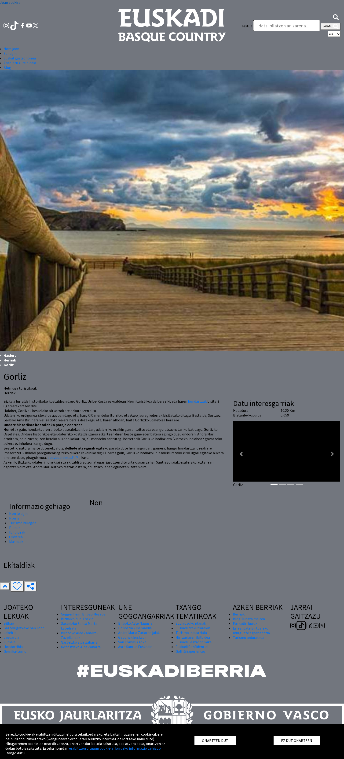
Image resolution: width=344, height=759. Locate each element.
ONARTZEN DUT (215, 740)
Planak (14, 527)
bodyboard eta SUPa (64, 457)
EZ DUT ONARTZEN (296, 740)
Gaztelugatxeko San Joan (24, 628)
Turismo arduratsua (248, 637)
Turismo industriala (191, 632)
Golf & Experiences (190, 651)
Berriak (239, 614)
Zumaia (9, 642)
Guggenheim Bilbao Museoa (83, 614)
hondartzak (197, 401)
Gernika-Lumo (15, 651)
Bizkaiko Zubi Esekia (77, 618)
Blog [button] (7, 67)
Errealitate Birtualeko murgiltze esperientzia (251, 630)
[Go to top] (5, 586)
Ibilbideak (17, 532)
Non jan (15, 518)
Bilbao (9, 623)
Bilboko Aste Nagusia (135, 623)
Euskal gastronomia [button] (20, 58)
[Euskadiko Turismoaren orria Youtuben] (29, 25)
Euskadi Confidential (192, 646)
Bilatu (327, 26)
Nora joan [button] (11, 48)
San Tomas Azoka (132, 642)
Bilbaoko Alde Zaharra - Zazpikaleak (80, 635)
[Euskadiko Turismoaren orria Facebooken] (23, 25)
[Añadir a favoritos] (17, 586)
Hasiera (10, 355)
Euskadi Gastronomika (194, 642)
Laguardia (11, 637)
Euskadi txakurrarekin (193, 628)
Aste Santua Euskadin (135, 646)
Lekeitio (10, 632)
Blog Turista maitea (249, 618)
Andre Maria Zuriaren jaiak (139, 632)
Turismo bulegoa (22, 522)
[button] (336, 16)
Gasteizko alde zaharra (79, 642)
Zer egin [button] (10, 53)
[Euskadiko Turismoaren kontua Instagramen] (7, 25)
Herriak (10, 360)
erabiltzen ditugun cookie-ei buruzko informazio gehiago (115, 748)
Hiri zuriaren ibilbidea (193, 637)
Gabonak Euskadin (132, 637)
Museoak (16, 541)
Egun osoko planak (191, 623)
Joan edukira (10, 2)
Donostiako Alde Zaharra (81, 647)
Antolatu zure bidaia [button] (20, 62)
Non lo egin (18, 513)
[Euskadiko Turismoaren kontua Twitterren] (35, 25)
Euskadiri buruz (245, 623)
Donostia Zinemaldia (135, 628)
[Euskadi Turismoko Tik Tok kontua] (15, 25)
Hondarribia (13, 646)
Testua (246, 26)
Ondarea (16, 536)
